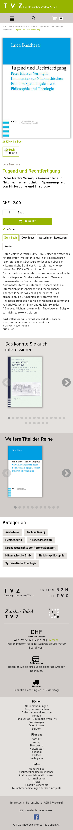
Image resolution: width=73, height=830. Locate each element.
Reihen (36, 716)
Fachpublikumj (36, 532)
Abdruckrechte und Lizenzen (36, 775)
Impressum (17, 803)
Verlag (36, 742)
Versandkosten (36, 778)
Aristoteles (12, 532)
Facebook (36, 752)
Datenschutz (34, 803)
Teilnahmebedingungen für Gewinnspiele (36, 788)
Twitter (36, 755)
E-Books (36, 729)
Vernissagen (36, 722)
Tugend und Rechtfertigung (27, 29)
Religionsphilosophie (51, 555)
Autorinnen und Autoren (37, 712)
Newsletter (37, 749)
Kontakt (36, 739)
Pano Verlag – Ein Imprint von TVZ (36, 719)
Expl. (21, 212)
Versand (53, 640)
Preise (37, 782)
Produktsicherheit (36, 785)
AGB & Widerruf (53, 803)
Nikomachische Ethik (18, 555)
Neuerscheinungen (36, 706)
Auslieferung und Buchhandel (36, 772)
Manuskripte (36, 769)
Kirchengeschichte (41, 540)
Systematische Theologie (20, 563)
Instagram (36, 758)
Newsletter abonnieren (38, 810)
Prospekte (36, 745)
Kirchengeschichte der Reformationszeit (30, 548)
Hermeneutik (13, 540)
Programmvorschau (36, 709)
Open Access (36, 725)
